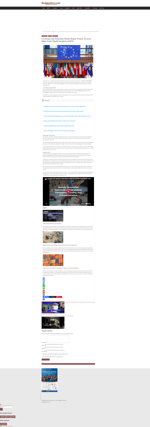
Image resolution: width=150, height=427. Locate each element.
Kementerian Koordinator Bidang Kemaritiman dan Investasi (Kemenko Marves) (65, 80)
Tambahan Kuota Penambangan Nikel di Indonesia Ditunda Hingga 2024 (60, 245)
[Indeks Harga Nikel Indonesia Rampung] (53, 210)
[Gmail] (68, 293)
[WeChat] (68, 289)
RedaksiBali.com (46, 80)
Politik (73, 8)
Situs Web (44, 351)
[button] (50, 8)
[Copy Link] (68, 295)
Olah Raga (95, 8)
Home (44, 8)
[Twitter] (68, 280)
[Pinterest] (68, 291)
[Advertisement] (75, 22)
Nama (43, 345)
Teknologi (101, 8)
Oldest (13, 416)
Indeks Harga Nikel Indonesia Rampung (52, 223)
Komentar (44, 342)
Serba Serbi (79, 8)
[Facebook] (68, 278)
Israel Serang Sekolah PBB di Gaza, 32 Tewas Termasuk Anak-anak (58, 316)
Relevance (3, 416)
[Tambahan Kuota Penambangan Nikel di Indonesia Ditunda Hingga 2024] (53, 232)
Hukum (61, 8)
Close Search (3, 424)
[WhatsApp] (68, 286)
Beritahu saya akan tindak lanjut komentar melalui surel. (55, 354)
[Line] (68, 288)
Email (43, 348)
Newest (8, 416)
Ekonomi (55, 8)
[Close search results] (1, 409)
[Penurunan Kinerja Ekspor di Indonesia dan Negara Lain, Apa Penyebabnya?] (53, 255)
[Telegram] (68, 284)
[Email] (68, 282)
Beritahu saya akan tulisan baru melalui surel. (53, 356)
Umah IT (49, 402)
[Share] (68, 299)
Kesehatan (87, 8)
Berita (48, 8)
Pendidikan (67, 8)
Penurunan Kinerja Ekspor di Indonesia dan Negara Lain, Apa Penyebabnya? (60, 268)
